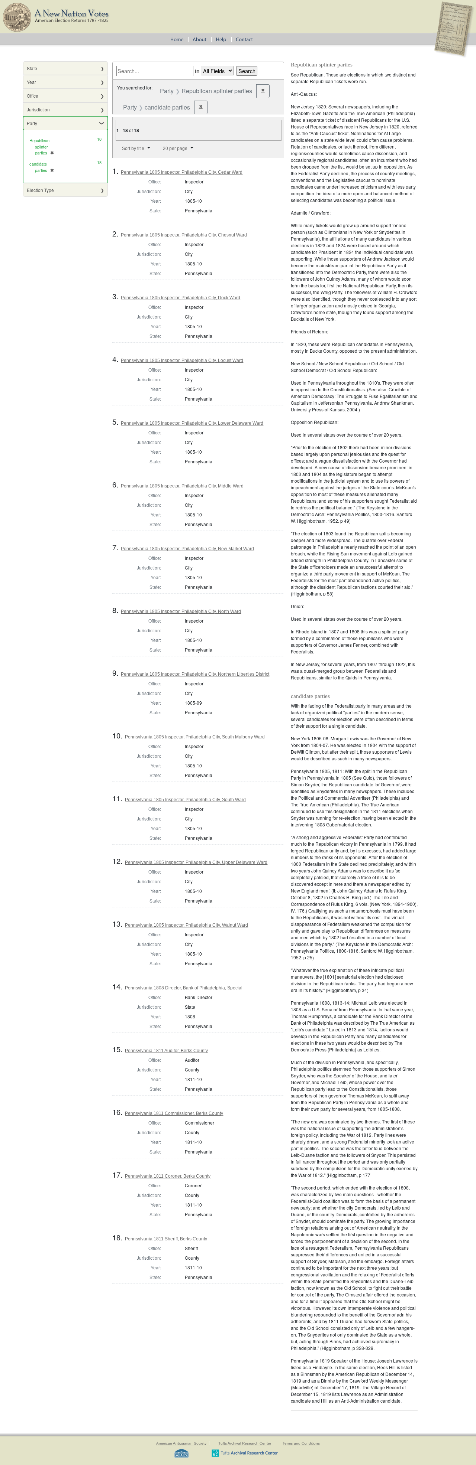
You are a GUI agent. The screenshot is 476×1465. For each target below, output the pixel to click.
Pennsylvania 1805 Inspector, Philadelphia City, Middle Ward (182, 486)
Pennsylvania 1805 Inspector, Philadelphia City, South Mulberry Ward (195, 737)
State (32, 68)
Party (32, 123)
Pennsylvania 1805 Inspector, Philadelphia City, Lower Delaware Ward (192, 423)
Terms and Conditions (301, 1443)
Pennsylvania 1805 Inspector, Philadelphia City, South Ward (185, 799)
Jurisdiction (38, 109)
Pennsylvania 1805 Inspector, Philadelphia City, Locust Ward (182, 360)
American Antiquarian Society (181, 1443)
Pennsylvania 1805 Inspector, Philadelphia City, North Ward (181, 611)
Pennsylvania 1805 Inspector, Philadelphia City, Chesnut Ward (184, 235)
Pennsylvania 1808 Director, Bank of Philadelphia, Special (183, 988)
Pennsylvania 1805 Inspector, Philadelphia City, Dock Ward (180, 297)
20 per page (175, 148)
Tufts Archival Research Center (244, 1443)
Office (32, 95)
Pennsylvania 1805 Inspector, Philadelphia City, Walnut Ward (186, 925)
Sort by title (133, 148)
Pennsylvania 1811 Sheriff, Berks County (166, 1239)
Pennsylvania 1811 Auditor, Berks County (166, 1050)
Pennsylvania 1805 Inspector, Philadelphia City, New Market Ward (187, 548)
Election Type (40, 190)
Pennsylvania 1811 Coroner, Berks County (167, 1176)
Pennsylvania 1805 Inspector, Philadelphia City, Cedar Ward (181, 172)
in (197, 70)
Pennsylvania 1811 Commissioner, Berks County (174, 1113)
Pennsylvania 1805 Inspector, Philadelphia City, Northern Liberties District (195, 674)
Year (31, 82)
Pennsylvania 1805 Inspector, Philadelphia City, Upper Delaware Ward (196, 862)
